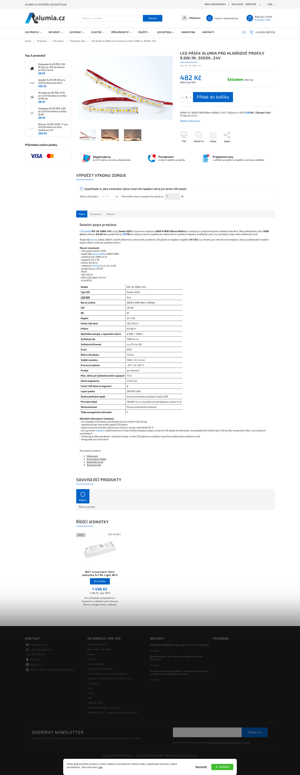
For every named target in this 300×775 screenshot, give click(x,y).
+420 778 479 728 (35, 654)
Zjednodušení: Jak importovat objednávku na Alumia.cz (176, 658)
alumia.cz (35, 664)
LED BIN (85, 297)
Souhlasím (224, 767)
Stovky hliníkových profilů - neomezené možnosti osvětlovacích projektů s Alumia (179, 672)
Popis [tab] (82, 214)
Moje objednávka (215, 4)
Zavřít (264, 147)
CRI (248, 112)
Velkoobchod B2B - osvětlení (104, 707)
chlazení (99, 430)
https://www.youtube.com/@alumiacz (52, 669)
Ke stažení (93, 683)
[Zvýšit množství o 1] (190, 97)
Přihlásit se (254, 732)
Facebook (35, 659)
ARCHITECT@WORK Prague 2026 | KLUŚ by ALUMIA (179, 644)
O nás (91, 693)
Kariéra (92, 659)
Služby (91, 654)
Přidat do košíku (213, 97)
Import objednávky (226, 18)
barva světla (99, 253)
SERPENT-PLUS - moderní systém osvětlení (112, 712)
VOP (90, 698)
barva (94, 239)
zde (100, 767)
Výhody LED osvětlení (100, 668)
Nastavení (201, 767)
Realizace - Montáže (244, 4)
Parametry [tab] (96, 214)
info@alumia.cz (38, 644)
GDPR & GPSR (95, 702)
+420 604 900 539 (40, 649)
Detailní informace (190, 120)
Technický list (94, 464)
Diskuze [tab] (111, 214)
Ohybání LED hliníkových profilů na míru (111, 678)
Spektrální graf (95, 461)
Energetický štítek (96, 458)
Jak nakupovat (96, 663)
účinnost (96, 265)
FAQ (90, 688)
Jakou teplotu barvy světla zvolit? (107, 673)
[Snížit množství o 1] (182, 97)
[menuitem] (35, 32)
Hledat (153, 18)
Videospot (92, 455)
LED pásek (85, 231)
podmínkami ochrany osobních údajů (229, 742)
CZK (270, 4)
